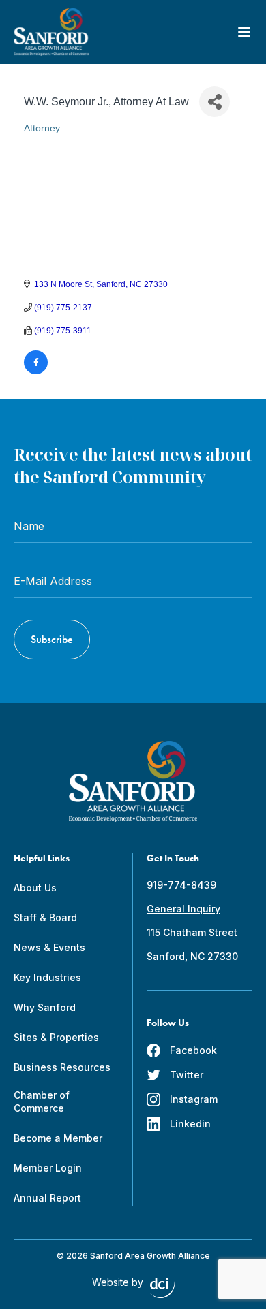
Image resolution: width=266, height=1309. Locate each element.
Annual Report (47, 1198)
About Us (35, 887)
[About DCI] (162, 1288)
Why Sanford (45, 1007)
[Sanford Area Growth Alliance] (51, 32)
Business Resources (62, 1067)
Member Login (48, 1168)
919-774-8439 (181, 885)
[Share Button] (214, 101)
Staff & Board (45, 917)
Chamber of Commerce (42, 1101)
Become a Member (58, 1138)
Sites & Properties (56, 1037)
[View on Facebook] (36, 371)
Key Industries (47, 977)
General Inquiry (183, 908)
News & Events (49, 947)
